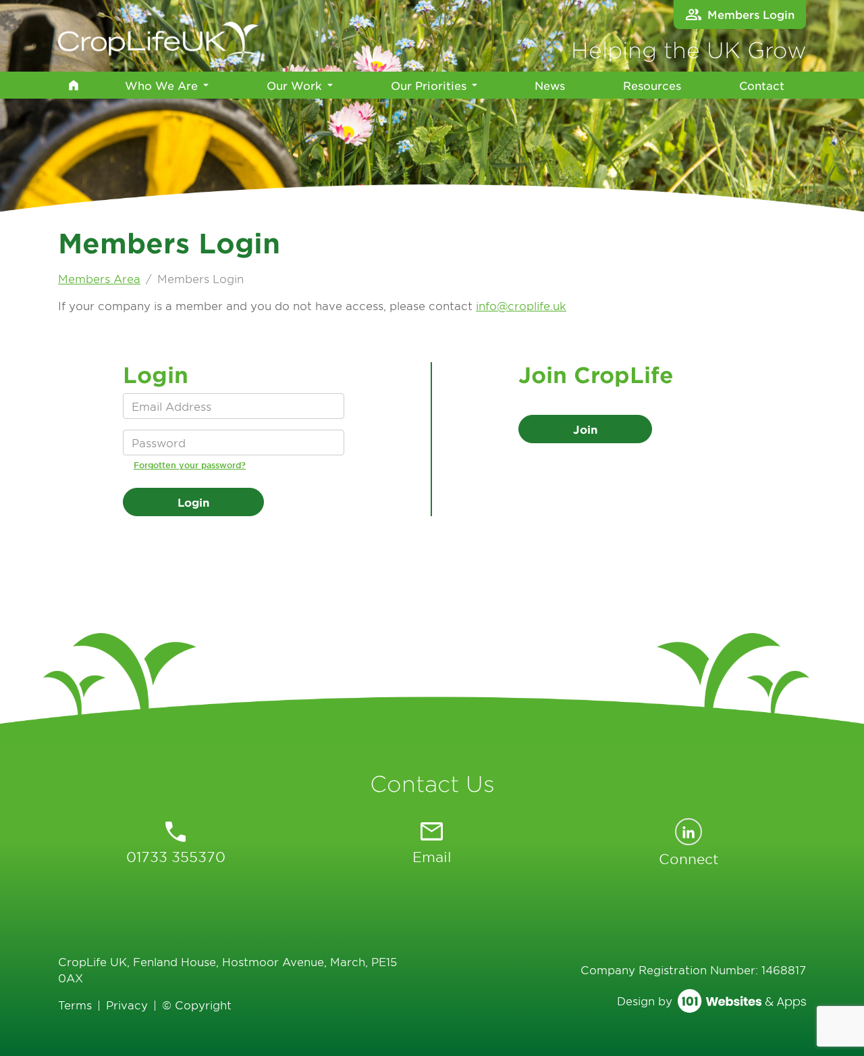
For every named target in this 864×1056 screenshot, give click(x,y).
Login (193, 502)
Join (585, 429)
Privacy (127, 1004)
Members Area (99, 278)
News (550, 85)
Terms (75, 1004)
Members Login (750, 14)
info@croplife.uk (521, 305)
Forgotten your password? (190, 464)
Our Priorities (428, 85)
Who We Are (161, 85)
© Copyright (197, 1004)
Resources (652, 85)
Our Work (294, 85)
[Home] (73, 85)
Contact (761, 85)
